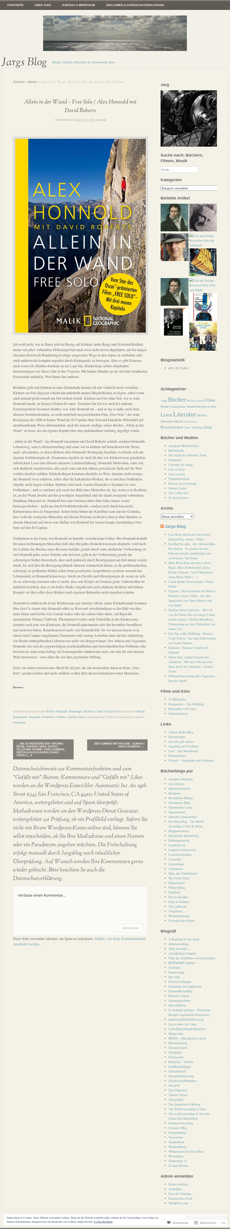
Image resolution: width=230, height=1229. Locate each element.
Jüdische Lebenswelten (182, 817)
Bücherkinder (177, 737)
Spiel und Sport (106, 711)
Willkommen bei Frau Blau (185, 1151)
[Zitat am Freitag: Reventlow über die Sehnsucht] (203, 240)
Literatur (72, 717)
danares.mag (176, 972)
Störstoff (173, 1085)
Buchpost (174, 793)
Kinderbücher (178, 407)
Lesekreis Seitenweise (182, 850)
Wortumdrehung (178, 916)
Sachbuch (89, 711)
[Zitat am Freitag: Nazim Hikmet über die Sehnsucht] (203, 218)
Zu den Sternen (178, 497)
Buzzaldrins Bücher (180, 798)
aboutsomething (178, 944)
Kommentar (130, 928)
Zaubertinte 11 (177, 1161)
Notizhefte (175, 1052)
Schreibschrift (177, 1071)
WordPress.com (178, 1203)
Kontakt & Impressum (78, 5)
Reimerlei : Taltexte (181, 1062)
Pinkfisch (174, 892)
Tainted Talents (178, 1095)
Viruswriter (175, 1137)
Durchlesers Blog (179, 802)
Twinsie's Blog (177, 1128)
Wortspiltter (176, 1156)
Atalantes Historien (180, 779)
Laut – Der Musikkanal (183, 751)
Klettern (61, 717)
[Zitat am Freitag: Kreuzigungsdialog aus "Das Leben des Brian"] (203, 262)
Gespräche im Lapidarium (184, 986)
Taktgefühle (176, 1099)
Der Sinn (174, 977)
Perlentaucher (177, 756)
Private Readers (178, 897)
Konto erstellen (178, 1184)
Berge (141, 711)
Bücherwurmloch (179, 788)
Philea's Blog (176, 887)
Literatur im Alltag (180, 464)
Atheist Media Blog (180, 732)
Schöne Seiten (177, 488)
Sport (82, 717)
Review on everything (182, 483)
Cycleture (174, 967)
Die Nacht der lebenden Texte (187, 455)
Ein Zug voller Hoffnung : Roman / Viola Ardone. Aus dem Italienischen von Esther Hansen (192, 638)
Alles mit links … (179, 948)
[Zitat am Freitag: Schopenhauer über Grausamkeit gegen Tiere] (174, 292)
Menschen (167, 421)
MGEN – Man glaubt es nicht (187, 1038)
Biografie (61, 711)
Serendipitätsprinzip (181, 1076)
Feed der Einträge (179, 1193)
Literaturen (175, 868)
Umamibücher (177, 1132)
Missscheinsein (177, 1043)
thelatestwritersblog (180, 1123)
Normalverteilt (177, 1048)
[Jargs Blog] (115, 33)
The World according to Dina (187, 1109)
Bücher (32, 82)
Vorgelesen (175, 911)
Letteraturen (176, 864)
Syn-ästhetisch (177, 1090)
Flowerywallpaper (179, 981)
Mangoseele (175, 1033)
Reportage (75, 711)
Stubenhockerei (178, 713)
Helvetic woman (178, 996)
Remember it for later (182, 709)
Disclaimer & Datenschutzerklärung (135, 5)
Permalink (19, 722)
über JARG (43, 5)
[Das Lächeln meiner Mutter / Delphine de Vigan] (174, 322)
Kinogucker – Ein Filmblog (186, 704)
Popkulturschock (179, 479)
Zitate (207, 427)
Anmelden (174, 1189)
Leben (212, 406)
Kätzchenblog (177, 1005)
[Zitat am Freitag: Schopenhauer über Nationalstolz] (174, 218)
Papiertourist (176, 883)
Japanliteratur (177, 812)
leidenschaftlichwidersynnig (186, 1019)
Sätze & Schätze (178, 902)
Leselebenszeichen (180, 854)
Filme (210, 400)
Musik (178, 421)
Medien (202, 415)
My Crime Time (178, 878)
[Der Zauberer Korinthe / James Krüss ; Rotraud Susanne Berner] (203, 307)
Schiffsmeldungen (179, 1066)
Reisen (193, 421)
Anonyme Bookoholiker (183, 446)
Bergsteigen (20, 717)
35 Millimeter (177, 699)
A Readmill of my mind (183, 939)
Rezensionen (172, 427)
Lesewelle (174, 859)
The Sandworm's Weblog (184, 1104)
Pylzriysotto (176, 1057)
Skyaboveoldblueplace (182, 1081)
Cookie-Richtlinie (103, 1221)
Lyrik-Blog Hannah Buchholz (187, 1029)
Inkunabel (174, 460)
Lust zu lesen (176, 469)
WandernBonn (177, 1147)
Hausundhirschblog (180, 991)
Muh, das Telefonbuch (182, 873)
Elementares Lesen (180, 807)
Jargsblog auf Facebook (183, 746)
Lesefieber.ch (176, 845)
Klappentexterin (178, 831)
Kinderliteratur (197, 406)
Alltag (164, 400)
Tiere (187, 427)
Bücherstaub (176, 450)
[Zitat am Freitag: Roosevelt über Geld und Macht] (203, 285)
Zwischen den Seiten (181, 920)
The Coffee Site (178, 493)
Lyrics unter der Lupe (182, 1024)
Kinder (165, 406)
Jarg (103, 120)
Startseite (15, 5)
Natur (186, 421)
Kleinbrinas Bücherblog (183, 835)
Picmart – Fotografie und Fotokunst (191, 760)
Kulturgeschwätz (179, 840)
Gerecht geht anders (181, 741)
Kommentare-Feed (180, 1198)
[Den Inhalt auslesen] (162, 526)
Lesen (166, 414)
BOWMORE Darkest (181, 963)
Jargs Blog (24, 62)
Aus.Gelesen (176, 784)
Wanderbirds (176, 1142)
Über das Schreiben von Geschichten (191, 958)
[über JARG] (174, 247)
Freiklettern (48, 717)
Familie (200, 400)
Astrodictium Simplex (182, 953)
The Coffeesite (177, 906)
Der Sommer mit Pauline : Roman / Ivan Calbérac (119, 745)
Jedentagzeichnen (179, 1000)
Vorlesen (197, 427)
